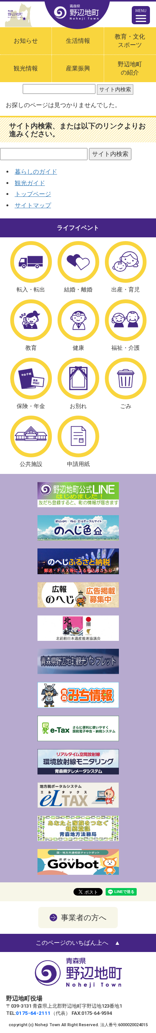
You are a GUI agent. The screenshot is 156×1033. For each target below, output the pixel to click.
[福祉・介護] (126, 320)
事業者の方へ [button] (83, 917)
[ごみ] (126, 378)
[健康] (78, 320)
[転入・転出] (31, 262)
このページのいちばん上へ (72, 942)
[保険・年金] (31, 378)
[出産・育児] (126, 262)
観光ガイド (30, 183)
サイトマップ (33, 205)
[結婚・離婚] (78, 262)
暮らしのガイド (36, 171)
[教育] (31, 320)
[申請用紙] (78, 436)
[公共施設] (31, 436)
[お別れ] (78, 378)
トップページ (33, 194)
